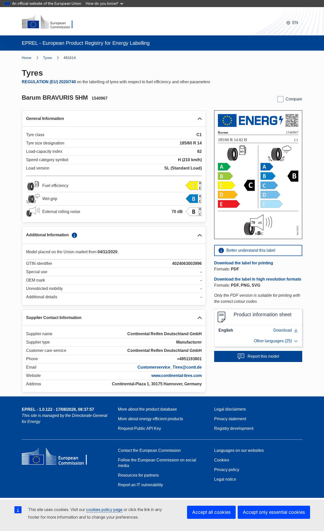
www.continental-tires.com (176, 375)
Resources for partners (138, 475)
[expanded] (200, 119)
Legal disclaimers (230, 409)
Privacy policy (226, 470)
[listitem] (53, 58)
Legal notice (225, 479)
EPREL (58, 409)
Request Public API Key (139, 428)
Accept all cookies (211, 512)
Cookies (221, 460)
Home (26, 58)
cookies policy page (104, 509)
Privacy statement (230, 419)
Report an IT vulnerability (140, 485)
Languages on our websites (239, 450)
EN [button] (295, 22)
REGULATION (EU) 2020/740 (49, 82)
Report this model (263, 356)
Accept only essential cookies (274, 512)
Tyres (47, 58)
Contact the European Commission (149, 450)
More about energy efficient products (150, 419)
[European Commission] (50, 22)
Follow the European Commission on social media (157, 463)
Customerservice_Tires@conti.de (169, 367)
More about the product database (147, 409)
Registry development (233, 428)
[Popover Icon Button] (74, 235)
